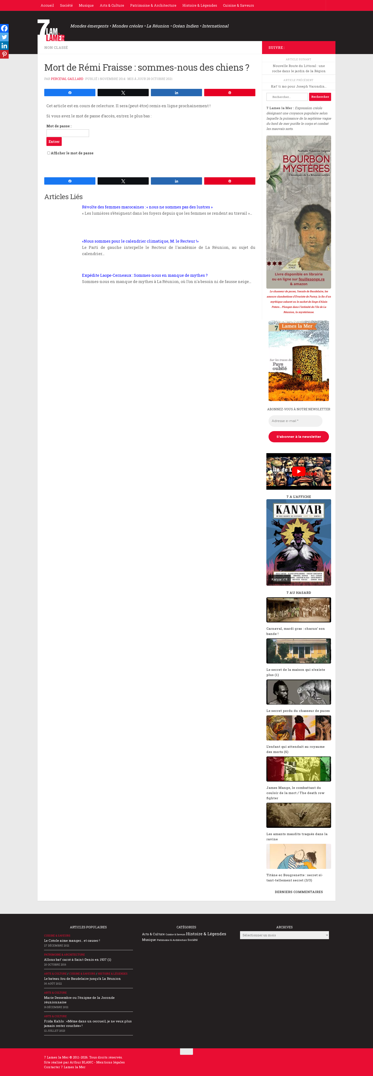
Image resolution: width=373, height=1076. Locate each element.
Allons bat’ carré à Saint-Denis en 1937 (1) (77, 959)
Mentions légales (110, 1062)
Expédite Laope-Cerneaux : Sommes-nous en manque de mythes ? (145, 275)
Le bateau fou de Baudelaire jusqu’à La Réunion (82, 978)
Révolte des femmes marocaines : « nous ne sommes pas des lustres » (147, 206)
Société (66, 5)
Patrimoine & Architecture (153, 5)
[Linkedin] (4, 45)
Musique (86, 5)
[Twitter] (4, 37)
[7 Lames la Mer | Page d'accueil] (52, 30)
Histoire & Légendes (199, 5)
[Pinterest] (4, 54)
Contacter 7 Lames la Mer (64, 1067)
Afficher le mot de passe (72, 153)
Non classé (56, 47)
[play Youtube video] (298, 471)
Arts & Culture (112, 5)
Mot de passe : (58, 126)
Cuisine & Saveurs (238, 5)
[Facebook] (4, 28)
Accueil (47, 5)
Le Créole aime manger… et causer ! (72, 940)
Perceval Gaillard (67, 79)
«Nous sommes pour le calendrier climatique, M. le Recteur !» (140, 241)
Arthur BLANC (82, 1062)
